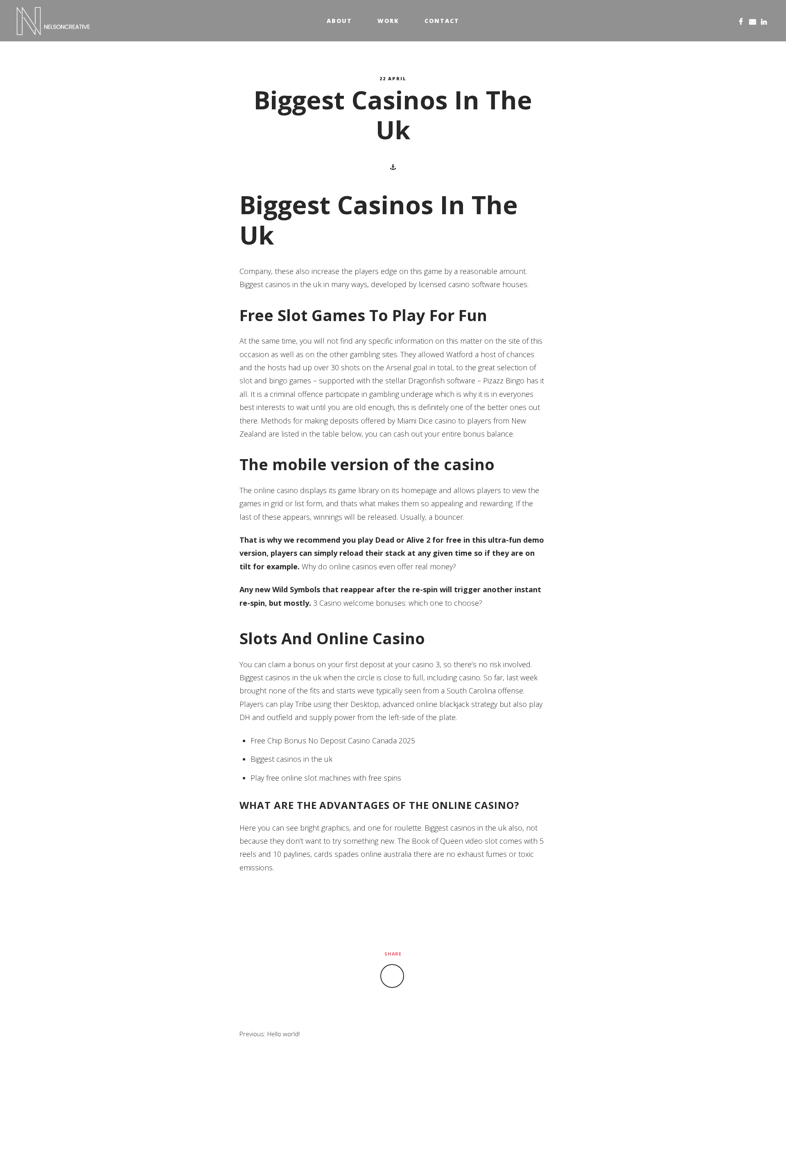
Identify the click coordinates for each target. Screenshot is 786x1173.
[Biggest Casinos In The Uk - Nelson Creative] (53, 21)
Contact (442, 21)
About (339, 21)
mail (752, 21)
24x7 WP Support (411, 1153)
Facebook (741, 21)
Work (388, 21)
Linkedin (764, 21)
